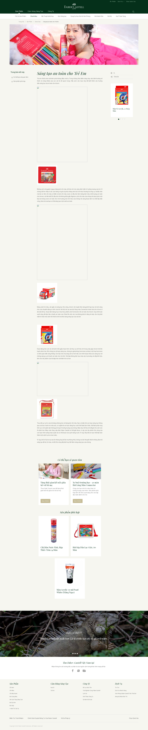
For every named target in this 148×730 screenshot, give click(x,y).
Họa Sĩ (52, 687)
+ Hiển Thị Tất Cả (14, 708)
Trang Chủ (21, 21)
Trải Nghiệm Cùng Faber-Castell (91, 690)
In (114, 73)
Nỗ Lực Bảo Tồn (87, 687)
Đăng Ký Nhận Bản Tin (121, 696)
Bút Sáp (12, 705)
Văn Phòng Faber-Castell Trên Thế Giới (125, 693)
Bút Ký (110, 16)
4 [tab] (125, 119)
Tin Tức (117, 687)
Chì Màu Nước (13, 693)
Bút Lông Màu (13, 696)
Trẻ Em (52, 690)
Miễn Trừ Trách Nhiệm (16, 718)
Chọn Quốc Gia (131, 1)
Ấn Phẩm (113, 1)
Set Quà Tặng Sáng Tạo (16, 699)
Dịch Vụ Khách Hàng (120, 690)
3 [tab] (122, 119)
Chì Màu (12, 690)
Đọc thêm (45, 501)
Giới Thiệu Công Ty (88, 696)
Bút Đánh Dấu (99, 16)
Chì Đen (12, 687)
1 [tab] (118, 119)
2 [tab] (120, 119)
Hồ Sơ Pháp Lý (65, 718)
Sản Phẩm (29, 21)
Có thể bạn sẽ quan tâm (20, 77)
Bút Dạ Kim (13, 702)
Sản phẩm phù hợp (19, 81)
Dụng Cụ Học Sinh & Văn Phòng (80, 16)
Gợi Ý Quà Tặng (121, 16)
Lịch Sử (85, 693)
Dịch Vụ (120, 1)
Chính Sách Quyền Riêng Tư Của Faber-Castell (42, 718)
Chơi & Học (33, 16)
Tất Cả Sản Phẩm (20, 16)
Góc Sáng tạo (62, 16)
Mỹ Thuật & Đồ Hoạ (47, 16)
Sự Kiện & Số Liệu (87, 699)
